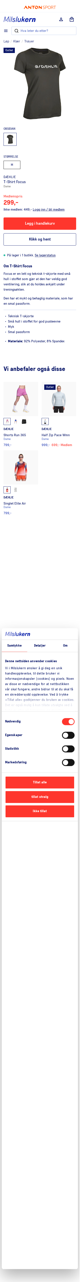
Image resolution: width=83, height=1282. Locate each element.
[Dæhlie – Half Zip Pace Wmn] (59, 414)
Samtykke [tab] (14, 645)
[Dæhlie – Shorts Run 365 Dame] (21, 414)
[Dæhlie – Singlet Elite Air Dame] (21, 482)
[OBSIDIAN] (10, 139)
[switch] (68, 735)
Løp (6, 41)
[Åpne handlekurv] (71, 19)
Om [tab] (65, 645)
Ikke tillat (40, 811)
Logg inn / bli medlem (49, 209)
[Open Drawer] (6, 30)
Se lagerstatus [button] (45, 255)
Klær (16, 41)
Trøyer (29, 41)
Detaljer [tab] (40, 645)
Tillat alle (40, 782)
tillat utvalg (39, 797)
